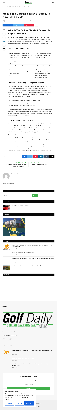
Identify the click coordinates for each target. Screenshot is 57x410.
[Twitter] (4, 37)
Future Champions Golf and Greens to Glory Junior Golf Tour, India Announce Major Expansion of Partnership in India (33, 259)
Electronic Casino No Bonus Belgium (40, 165)
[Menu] (4, 2)
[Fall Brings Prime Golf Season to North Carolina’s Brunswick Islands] (6, 267)
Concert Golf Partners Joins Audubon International (23, 253)
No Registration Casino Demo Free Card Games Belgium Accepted (16, 165)
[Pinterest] (4, 45)
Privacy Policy (38, 392)
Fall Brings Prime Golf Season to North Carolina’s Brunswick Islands (26, 266)
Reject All (19, 403)
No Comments (26, 20)
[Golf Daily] (28, 2)
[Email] (4, 48)
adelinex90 (10, 20)
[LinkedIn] (4, 41)
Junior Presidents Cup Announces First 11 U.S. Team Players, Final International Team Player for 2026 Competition (32, 246)
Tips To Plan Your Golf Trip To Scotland (20, 206)
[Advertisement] (14, 287)
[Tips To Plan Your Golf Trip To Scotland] (6, 207)
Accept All (29, 403)
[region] (19, 398)
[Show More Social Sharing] (36, 25)
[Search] (53, 2)
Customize (10, 403)
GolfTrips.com (37, 403)
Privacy (38, 406)
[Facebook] (4, 33)
